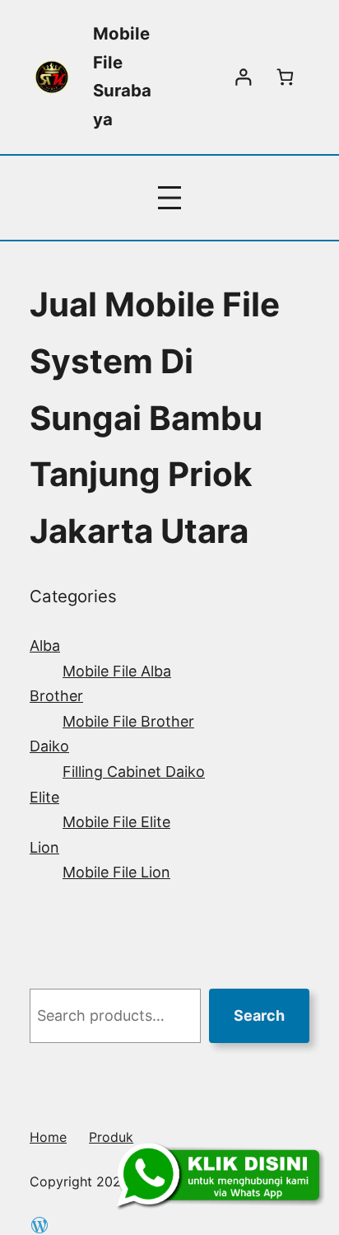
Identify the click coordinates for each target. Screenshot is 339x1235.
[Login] (243, 77)
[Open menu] (169, 198)
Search (259, 1015)
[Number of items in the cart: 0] (285, 77)
